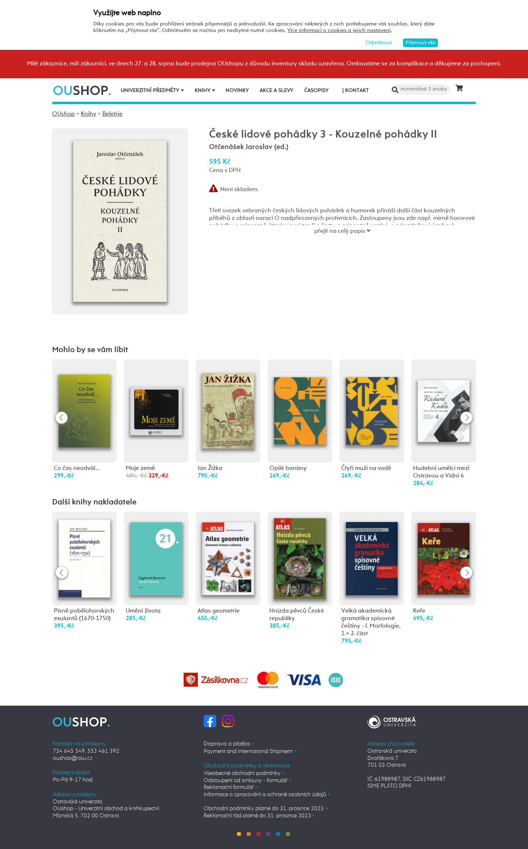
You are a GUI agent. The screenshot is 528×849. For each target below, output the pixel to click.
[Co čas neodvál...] (84, 402)
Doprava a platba (229, 744)
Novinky (237, 90)
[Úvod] (83, 90)
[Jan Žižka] (228, 403)
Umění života (143, 611)
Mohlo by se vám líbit (90, 350)
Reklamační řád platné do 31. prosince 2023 (259, 816)
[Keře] (443, 554)
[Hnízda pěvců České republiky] (300, 558)
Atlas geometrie (219, 611)
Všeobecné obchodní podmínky (244, 773)
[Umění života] (156, 554)
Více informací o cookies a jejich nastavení (339, 30)
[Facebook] (210, 721)
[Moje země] (156, 389)
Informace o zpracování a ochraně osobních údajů (267, 795)
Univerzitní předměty (151, 90)
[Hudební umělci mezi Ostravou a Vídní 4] (443, 396)
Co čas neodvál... (76, 468)
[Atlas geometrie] (228, 554)
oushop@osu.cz (72, 758)
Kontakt (355, 90)
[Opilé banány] (300, 399)
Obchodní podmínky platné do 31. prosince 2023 (266, 809)
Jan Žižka (210, 468)
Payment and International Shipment (250, 751)
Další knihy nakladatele (94, 502)
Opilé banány (288, 468)
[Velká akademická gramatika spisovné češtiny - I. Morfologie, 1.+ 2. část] (372, 555)
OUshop (63, 114)
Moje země (140, 468)
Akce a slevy (276, 90)
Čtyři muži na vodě (366, 468)
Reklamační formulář (231, 787)
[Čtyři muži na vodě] (372, 399)
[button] (466, 418)
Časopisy (316, 90)
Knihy (203, 90)
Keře (419, 611)
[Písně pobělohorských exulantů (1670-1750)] (84, 557)
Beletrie (112, 114)
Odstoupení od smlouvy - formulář (248, 781)
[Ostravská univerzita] (391, 721)
